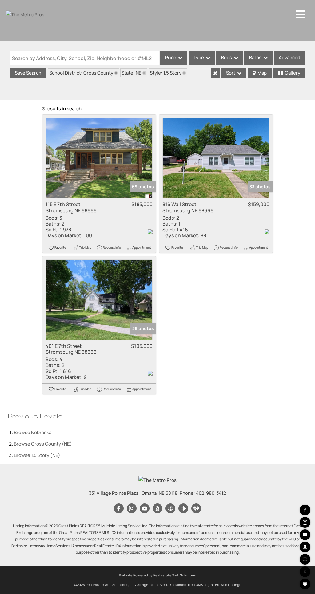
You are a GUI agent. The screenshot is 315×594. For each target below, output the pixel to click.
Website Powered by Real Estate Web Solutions (157, 575)
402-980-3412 (211, 493)
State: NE (132, 73)
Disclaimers (178, 584)
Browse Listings (228, 584)
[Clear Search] (215, 73)
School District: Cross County (81, 73)
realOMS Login (201, 584)
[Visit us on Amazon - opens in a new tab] (305, 547)
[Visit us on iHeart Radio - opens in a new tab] (305, 584)
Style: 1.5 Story (165, 73)
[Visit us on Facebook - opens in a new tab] (305, 510)
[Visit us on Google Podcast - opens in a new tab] (305, 571)
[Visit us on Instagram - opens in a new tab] (305, 522)
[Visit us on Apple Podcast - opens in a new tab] (305, 559)
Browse (32, 432)
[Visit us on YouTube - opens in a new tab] (305, 534)
